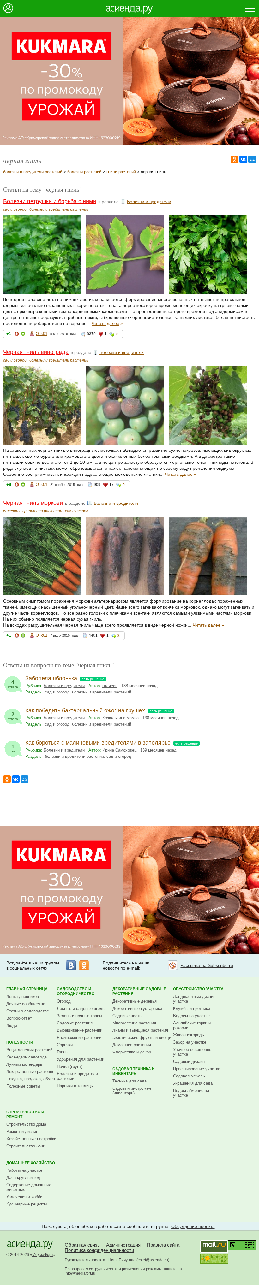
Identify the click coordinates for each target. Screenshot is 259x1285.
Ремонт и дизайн (22, 1131)
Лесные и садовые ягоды (81, 1008)
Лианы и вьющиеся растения (140, 1030)
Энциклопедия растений (29, 1049)
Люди (11, 1025)
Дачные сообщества (25, 1003)
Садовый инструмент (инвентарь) (132, 1090)
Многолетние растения (134, 1023)
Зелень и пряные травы (79, 1015)
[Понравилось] (23, 335)
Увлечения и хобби (24, 1196)
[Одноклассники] (234, 159)
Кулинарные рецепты (26, 1204)
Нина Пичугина (122, 1260)
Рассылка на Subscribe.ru (206, 965)
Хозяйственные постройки (31, 1138)
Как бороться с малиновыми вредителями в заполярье (98, 743)
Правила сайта (163, 1244)
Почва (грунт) (69, 1066)
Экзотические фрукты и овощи (141, 1037)
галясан (109, 685)
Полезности (19, 1042)
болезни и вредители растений (32, 171)
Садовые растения (75, 1023)
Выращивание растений (79, 1030)
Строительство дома (26, 1124)
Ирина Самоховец (119, 750)
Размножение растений (79, 1037)
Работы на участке (24, 1170)
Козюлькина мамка (120, 718)
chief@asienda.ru (153, 1260)
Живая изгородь (188, 1035)
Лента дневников (22, 996)
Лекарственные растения (30, 1071)
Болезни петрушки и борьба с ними (49, 201)
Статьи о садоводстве (27, 1011)
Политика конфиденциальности (99, 1250)
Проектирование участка (196, 1068)
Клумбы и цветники (191, 1008)
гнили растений (121, 171)
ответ (13, 748)
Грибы (62, 1052)
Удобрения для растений (80, 1059)
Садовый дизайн (189, 1061)
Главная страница (27, 989)
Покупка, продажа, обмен (30, 1078)
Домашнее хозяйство (30, 1163)
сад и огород (15, 209)
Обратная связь (82, 1244)
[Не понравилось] (16, 335)
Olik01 (41, 333)
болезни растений (84, 171)
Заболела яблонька (51, 678)
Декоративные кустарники (137, 1008)
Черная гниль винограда (36, 352)
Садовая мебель (189, 1076)
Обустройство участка (198, 989)
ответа (13, 683)
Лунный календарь (24, 1064)
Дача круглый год (23, 1177)
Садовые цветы (127, 1015)
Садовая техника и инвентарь (133, 1071)
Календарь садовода (26, 1057)
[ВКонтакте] (243, 159)
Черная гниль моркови (33, 503)
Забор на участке (189, 1042)
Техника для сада (129, 1081)
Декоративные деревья (134, 1001)
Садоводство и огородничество (75, 991)
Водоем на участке (191, 1015)
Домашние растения (131, 1044)
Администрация (123, 1244)
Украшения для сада (193, 1083)
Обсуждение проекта (193, 1226)
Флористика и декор (131, 1052)
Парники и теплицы (75, 1085)
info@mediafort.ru (80, 1273)
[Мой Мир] (252, 159)
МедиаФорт (42, 1255)
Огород (64, 1001)
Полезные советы (23, 1086)
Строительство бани (25, 1146)
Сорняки (65, 1044)
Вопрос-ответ (19, 1018)
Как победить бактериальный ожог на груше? (85, 710)
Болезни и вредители (149, 201)
